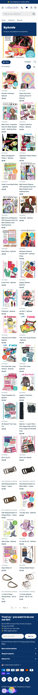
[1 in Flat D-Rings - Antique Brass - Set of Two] (10, 581)
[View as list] (34, 67)
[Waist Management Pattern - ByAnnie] (10, 142)
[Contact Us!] (22, 7)
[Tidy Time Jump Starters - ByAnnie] (27, 324)
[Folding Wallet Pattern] (27, 554)
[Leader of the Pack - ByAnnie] (27, 382)
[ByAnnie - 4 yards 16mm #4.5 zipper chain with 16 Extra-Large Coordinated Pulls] (27, 410)
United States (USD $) (11, 665)
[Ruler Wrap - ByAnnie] (10, 238)
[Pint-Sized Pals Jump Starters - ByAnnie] (10, 353)
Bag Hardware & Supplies (9, 481)
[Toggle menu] (3, 7)
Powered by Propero (23, 687)
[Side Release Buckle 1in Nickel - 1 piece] (10, 470)
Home (4, 20)
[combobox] (19, 14)
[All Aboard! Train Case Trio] (10, 410)
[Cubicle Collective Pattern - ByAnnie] (27, 111)
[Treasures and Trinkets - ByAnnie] (10, 324)
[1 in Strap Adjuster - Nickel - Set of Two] (27, 581)
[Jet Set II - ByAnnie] (27, 298)
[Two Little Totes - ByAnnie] (27, 353)
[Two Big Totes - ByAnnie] (27, 499)
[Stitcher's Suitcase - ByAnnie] (10, 80)
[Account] (31, 7)
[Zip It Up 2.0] (10, 444)
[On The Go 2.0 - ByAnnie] (27, 528)
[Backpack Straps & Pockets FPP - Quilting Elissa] (27, 238)
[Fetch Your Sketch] (27, 444)
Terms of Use (25, 641)
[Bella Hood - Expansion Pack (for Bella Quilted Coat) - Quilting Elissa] (10, 111)
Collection (11, 20)
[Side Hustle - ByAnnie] (10, 528)
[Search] (34, 14)
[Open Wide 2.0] (10, 554)
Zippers (21, 421)
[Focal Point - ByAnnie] (10, 269)
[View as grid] (28, 67)
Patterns (4, 91)
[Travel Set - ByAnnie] (27, 204)
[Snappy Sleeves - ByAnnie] (27, 269)
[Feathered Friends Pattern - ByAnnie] (27, 142)
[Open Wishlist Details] (27, 7)
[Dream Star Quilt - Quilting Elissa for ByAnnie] (27, 80)
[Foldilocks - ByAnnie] (10, 298)
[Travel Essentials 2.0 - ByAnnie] (10, 382)
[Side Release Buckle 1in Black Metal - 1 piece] (27, 470)
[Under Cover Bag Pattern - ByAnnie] (10, 171)
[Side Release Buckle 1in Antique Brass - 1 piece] (10, 499)
